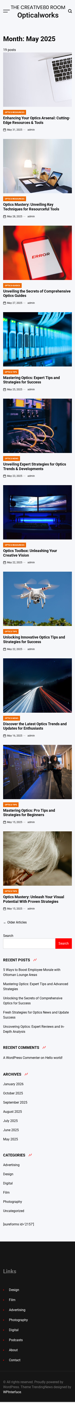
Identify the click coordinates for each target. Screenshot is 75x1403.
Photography (12, 1202)
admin (31, 129)
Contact (14, 1360)
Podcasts (16, 1340)
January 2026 (13, 1084)
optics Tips (11, 372)
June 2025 (11, 1130)
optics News (11, 458)
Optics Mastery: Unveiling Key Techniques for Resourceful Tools (31, 206)
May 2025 (10, 1139)
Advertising (11, 1165)
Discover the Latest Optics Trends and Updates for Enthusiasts (35, 726)
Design (8, 1174)
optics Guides (12, 285)
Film (6, 1192)
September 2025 (15, 1102)
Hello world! (53, 1058)
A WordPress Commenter (21, 1058)
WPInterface (12, 1392)
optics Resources (14, 112)
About (13, 1350)
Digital (8, 1183)
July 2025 (10, 1121)
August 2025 (12, 1112)
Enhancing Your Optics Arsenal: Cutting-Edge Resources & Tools (36, 120)
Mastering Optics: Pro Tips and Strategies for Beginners (29, 812)
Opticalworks (38, 15)
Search (8, 936)
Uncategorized (13, 1211)
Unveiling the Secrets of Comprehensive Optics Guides (37, 293)
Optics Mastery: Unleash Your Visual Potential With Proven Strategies (33, 899)
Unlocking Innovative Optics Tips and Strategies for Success (34, 639)
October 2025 (13, 1093)
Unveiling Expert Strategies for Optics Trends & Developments (34, 466)
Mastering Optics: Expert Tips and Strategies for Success (31, 379)
